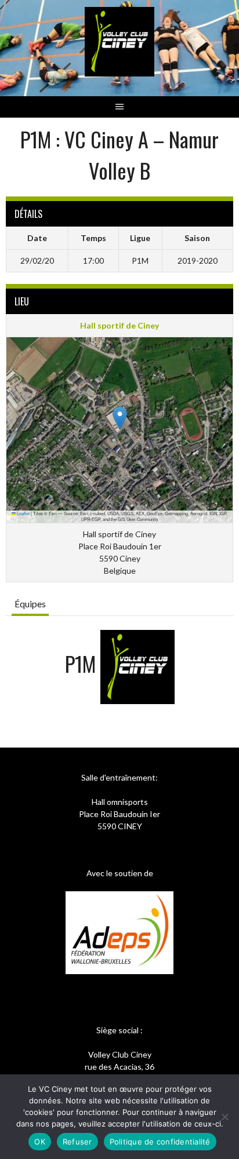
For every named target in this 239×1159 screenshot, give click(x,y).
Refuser (77, 1141)
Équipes (30, 603)
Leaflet (23, 513)
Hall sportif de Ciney (119, 325)
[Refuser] (224, 1116)
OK (39, 1141)
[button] (120, 418)
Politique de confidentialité (160, 1141)
